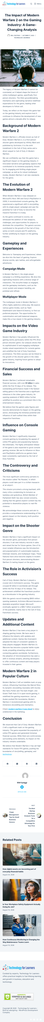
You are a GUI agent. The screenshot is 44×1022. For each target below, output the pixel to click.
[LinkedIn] (36, 763)
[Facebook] (7, 763)
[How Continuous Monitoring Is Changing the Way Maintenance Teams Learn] (22, 925)
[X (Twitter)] (17, 763)
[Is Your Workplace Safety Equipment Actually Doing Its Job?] (22, 890)
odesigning (13, 1010)
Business (27, 37)
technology (7, 754)
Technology (18, 37)
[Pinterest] (27, 763)
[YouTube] (40, 1019)
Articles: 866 (22, 792)
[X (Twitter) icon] (22, 787)
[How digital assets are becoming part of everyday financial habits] (22, 855)
